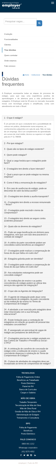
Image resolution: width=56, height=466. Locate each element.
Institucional (36, 75)
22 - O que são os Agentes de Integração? (23, 291)
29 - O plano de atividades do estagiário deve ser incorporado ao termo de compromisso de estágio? (27, 362)
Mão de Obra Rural (28, 408)
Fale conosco (9, 66)
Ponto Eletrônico (28, 383)
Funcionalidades (11, 39)
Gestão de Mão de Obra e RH (28, 411)
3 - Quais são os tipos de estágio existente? (24, 149)
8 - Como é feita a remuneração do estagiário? (25, 183)
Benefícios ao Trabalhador (28, 380)
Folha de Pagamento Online (28, 377)
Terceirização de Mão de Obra (28, 405)
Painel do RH (28, 386)
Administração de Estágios (28, 415)
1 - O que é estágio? (13, 118)
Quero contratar (10, 55)
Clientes (7, 45)
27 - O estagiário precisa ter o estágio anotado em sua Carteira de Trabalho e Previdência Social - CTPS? (27, 340)
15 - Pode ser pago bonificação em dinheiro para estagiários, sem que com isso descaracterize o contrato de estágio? (26, 234)
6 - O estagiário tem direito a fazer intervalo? (24, 169)
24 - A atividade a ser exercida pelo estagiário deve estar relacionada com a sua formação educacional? (27, 311)
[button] (39, 23)
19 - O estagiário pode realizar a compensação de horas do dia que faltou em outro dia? (27, 266)
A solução (8, 34)
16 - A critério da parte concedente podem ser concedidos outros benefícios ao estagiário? (25, 244)
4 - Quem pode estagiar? (15, 155)
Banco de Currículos (28, 389)
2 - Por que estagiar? (13, 143)
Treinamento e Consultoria (28, 418)
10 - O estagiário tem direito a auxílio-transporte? (26, 196)
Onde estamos (10, 61)
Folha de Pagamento (28, 427)
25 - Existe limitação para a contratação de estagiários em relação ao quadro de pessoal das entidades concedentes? (26, 322)
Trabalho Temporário (28, 402)
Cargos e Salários (28, 392)
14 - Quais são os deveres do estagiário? (23, 226)
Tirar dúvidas (10, 50)
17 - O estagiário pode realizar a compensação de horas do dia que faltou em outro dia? (27, 252)
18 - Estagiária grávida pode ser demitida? (23, 259)
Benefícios (28, 431)
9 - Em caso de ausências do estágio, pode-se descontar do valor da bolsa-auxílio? (25, 189)
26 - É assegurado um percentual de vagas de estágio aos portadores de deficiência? (25, 331)
